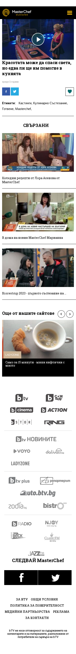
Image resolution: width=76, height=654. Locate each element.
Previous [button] (61, 314)
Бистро (55, 505)
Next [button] (69, 314)
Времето (55, 451)
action (54, 408)
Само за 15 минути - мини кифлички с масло (33, 363)
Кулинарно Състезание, (50, 103)
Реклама (61, 612)
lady (21, 420)
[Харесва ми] (70, 92)
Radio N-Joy (55, 523)
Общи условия (44, 599)
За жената (21, 463)
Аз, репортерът (55, 481)
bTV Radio (22, 523)
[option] (38, 348)
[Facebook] (6, 91)
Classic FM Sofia (54, 537)
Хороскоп (22, 505)
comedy (54, 395)
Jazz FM (38, 553)
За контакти (37, 618)
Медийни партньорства (27, 612)
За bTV (22, 599)
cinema (21, 408)
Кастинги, (25, 103)
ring (54, 420)
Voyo (21, 451)
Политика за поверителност (37, 605)
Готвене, (8, 109)
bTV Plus (22, 480)
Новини (38, 439)
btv (21, 395)
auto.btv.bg (38, 493)
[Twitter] (15, 91)
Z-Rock (21, 536)
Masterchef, (23, 109)
